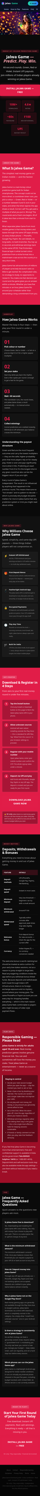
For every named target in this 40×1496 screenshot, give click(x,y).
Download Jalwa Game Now (20, 801)
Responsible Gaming (26, 1470)
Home (6, 9)
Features (25, 9)
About (9, 1470)
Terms (27, 1473)
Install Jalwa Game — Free (20, 90)
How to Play (15, 9)
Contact (15, 1470)
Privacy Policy (18, 1473)
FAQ (32, 9)
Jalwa (11, 3)
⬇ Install (33, 3)
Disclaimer (8, 1473)
